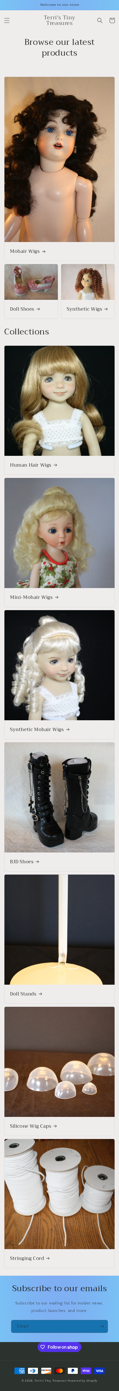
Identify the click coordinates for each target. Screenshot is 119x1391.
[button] (7, 20)
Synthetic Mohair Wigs (37, 730)
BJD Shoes (21, 862)
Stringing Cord (27, 1258)
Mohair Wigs (25, 251)
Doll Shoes (22, 309)
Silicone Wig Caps (30, 1126)
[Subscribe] (101, 1326)
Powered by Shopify (83, 1380)
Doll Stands (23, 994)
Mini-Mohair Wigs (31, 597)
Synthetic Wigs (84, 309)
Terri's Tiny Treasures (50, 1380)
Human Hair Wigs (30, 465)
